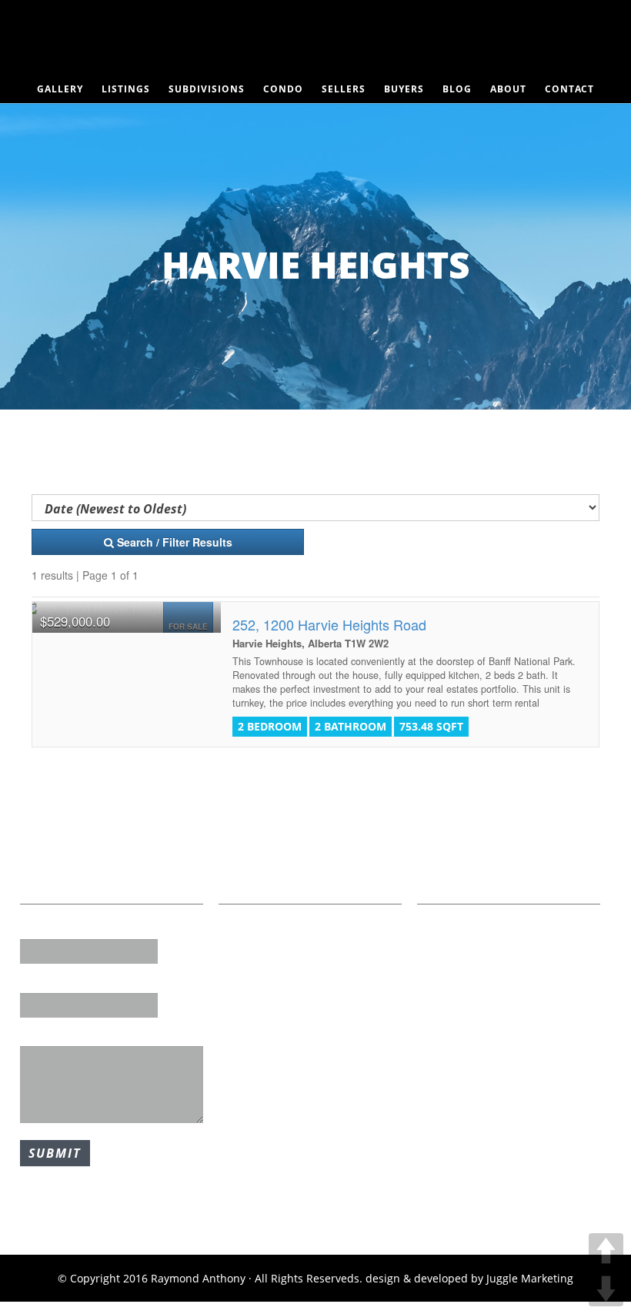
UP (606, 1250)
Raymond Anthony (315, 42)
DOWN (606, 1289)
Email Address (57, 981)
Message (43, 1035)
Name (36, 928)
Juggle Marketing (529, 1278)
